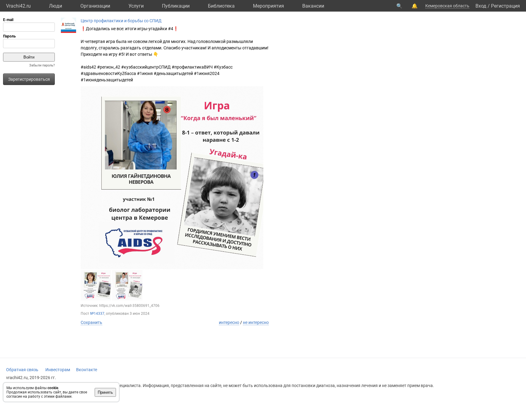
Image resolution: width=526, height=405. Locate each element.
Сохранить (91, 322)
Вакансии (313, 6)
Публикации (176, 6)
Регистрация (505, 6)
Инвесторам (57, 369)
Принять (105, 392)
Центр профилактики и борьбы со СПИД (121, 20)
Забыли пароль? (42, 65)
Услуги (136, 6)
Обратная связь (22, 369)
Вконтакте (86, 369)
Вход (480, 6)
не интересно (256, 322)
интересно (229, 322)
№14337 (97, 313)
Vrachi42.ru (18, 6)
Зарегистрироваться (29, 79)
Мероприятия (268, 6)
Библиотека (221, 6)
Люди (55, 6)
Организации (95, 6)
